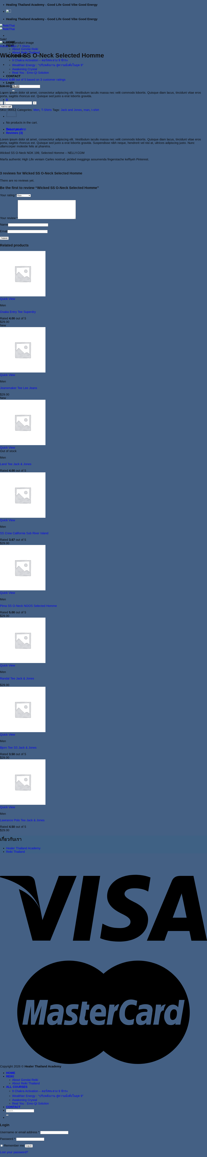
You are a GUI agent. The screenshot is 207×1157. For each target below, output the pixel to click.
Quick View (7, 298)
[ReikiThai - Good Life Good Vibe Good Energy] (7, 27)
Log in (29, 1146)
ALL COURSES (16, 1086)
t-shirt (95, 110)
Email (3, 231)
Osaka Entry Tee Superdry (18, 311)
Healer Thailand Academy (23, 848)
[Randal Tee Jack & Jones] (22, 662)
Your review (9, 218)
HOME (10, 1073)
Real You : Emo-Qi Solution (30, 72)
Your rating (8, 195)
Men (14, 46)
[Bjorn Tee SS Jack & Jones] (22, 731)
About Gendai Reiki (25, 49)
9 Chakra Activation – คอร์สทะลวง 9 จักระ (40, 60)
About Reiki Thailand (26, 1083)
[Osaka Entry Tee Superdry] (22, 295)
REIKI (10, 1076)
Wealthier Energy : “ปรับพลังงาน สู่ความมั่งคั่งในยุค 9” (47, 65)
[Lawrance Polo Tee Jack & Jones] (22, 803)
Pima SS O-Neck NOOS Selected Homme (28, 605)
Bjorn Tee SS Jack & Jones (18, 747)
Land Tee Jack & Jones (15, 464)
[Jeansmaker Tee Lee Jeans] (22, 371)
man (87, 110)
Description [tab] (14, 129)
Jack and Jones (71, 110)
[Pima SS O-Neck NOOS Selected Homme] (22, 589)
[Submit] (13, 90)
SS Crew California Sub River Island (24, 533)
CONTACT (13, 76)
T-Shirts (24, 46)
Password (7, 1139)
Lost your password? (14, 1152)
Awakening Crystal (24, 69)
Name (4, 224)
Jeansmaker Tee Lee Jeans (18, 388)
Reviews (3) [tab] (14, 133)
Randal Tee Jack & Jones (17, 678)
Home (4, 46)
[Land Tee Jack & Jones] (22, 444)
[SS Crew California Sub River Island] (22, 516)
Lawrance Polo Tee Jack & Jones (22, 820)
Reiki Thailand (15, 851)
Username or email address (19, 1132)
